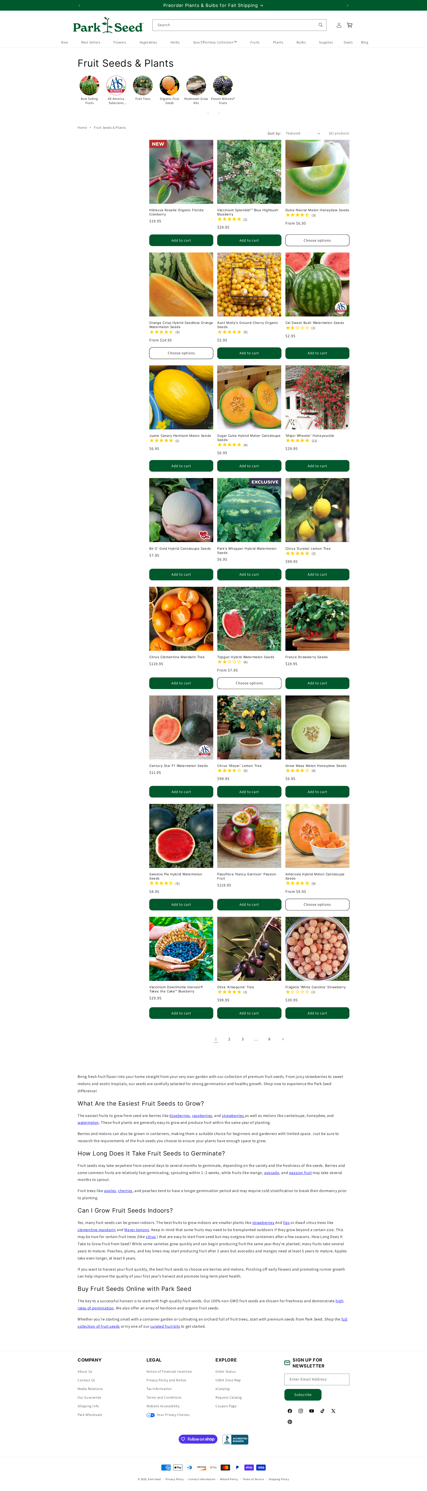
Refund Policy (229, 1479)
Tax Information (159, 1388)
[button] (349, 25)
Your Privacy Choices (173, 1414)
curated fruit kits (165, 1326)
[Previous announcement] (79, 5)
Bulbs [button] (301, 42)
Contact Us (86, 1380)
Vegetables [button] (148, 42)
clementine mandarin (97, 1229)
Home (82, 127)
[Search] (320, 25)
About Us (85, 1371)
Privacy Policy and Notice (166, 1380)
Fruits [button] (255, 42)
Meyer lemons (136, 1229)
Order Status (225, 1371)
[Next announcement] (347, 5)
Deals (348, 42)
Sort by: (274, 133)
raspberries (202, 1115)
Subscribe (303, 1394)
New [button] (64, 42)
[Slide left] (208, 113)
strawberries (233, 1115)
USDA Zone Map (228, 1380)
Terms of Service (253, 1479)
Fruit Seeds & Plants (110, 127)
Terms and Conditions (164, 1397)
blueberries (180, 1115)
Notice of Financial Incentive (169, 1371)
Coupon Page (226, 1406)
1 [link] (216, 1038)
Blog (364, 42)
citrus (151, 1236)
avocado (271, 1172)
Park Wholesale (90, 1414)
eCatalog (222, 1388)
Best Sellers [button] (90, 42)
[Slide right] (219, 113)
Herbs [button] (175, 42)
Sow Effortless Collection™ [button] (215, 42)
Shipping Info (88, 1406)
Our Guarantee (89, 1397)
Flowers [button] (119, 42)
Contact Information (202, 1479)
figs (286, 1222)
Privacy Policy (175, 1479)
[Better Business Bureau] (235, 1440)
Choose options (317, 240)
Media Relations (90, 1388)
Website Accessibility (163, 1406)
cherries (125, 1190)
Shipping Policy (279, 1479)
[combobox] (239, 25)
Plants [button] (278, 42)
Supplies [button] (326, 42)
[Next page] (282, 1039)
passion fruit (300, 1172)
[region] (213, 5)
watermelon (88, 1122)
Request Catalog (228, 1397)
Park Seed (154, 1479)
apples (110, 1190)
